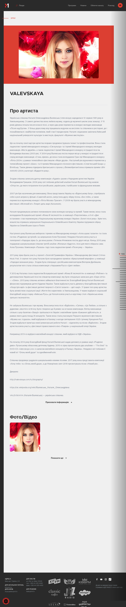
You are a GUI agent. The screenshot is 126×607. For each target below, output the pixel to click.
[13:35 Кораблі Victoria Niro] (118, 287)
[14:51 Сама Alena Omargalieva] (118, 255)
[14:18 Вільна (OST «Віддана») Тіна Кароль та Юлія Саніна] (118, 270)
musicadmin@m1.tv (11, 591)
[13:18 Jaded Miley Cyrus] (118, 296)
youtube (101, 579)
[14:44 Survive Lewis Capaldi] (118, 259)
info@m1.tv (8, 587)
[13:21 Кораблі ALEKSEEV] (118, 294)
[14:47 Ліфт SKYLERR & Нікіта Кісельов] (118, 257)
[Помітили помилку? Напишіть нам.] (5, 601)
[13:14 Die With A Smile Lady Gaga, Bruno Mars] (118, 298)
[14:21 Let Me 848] (118, 268)
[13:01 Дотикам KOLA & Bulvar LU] (118, 302)
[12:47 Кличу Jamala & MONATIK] (118, 309)
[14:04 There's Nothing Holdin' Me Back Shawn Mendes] (118, 274)
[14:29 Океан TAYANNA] (118, 265)
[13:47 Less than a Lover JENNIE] (118, 283)
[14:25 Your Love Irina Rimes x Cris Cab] (118, 267)
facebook (97, 579)
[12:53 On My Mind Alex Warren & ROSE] (118, 305)
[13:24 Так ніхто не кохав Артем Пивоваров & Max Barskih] (118, 293)
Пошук (21, 5)
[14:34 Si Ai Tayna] (118, 261)
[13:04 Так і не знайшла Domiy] (118, 300)
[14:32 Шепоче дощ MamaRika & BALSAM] (118, 263)
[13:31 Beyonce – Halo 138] (118, 289)
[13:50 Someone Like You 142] (118, 281)
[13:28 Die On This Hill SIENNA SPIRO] (118, 291)
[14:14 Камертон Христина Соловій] (118, 272)
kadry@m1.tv (30, 591)
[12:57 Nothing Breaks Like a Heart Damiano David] (118, 304)
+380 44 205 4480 (36, 583)
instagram (105, 579)
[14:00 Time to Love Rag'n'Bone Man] (118, 276)
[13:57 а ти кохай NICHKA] (118, 278)
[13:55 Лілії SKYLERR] (118, 280)
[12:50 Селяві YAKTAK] (118, 307)
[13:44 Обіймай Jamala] (118, 285)
